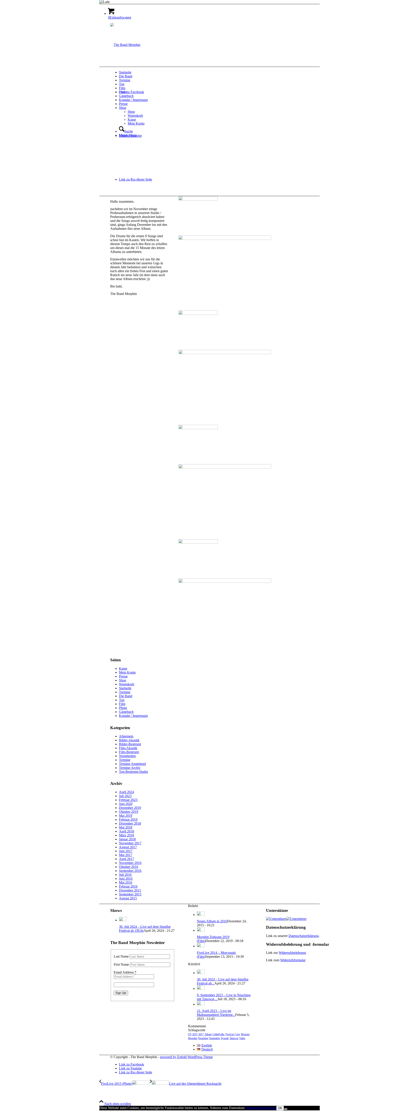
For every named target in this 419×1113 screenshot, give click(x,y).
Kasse (123, 668)
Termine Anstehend (132, 764)
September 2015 (130, 894)
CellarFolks (219, 1034)
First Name (121, 964)
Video (242, 1038)
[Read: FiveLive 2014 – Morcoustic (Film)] (201, 946)
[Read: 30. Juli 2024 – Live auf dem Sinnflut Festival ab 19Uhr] (123, 920)
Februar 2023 (128, 800)
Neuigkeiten (127, 756)
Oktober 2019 (128, 811)
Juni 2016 (125, 878)
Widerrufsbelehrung (292, 952)
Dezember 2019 (130, 808)
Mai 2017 (125, 855)
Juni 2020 (125, 804)
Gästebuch (126, 712)
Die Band (125, 696)
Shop (122, 680)
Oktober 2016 (128, 867)
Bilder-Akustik (129, 740)
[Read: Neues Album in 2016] (201, 914)
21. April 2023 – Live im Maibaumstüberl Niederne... (216, 1013)
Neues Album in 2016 (212, 921)
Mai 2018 (125, 827)
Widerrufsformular (293, 960)
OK (280, 1108)
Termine (124, 692)
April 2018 (126, 831)
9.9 (189, 1034)
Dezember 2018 (130, 823)
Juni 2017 (125, 851)
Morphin (192, 1038)
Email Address (125, 972)
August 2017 (128, 847)
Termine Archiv (130, 768)
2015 (194, 1034)
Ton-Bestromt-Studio (133, 771)
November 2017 (130, 843)
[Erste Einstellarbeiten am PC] (225, 482)
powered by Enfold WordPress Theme (186, 1057)
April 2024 (126, 792)
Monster (245, 1034)
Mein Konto (127, 672)
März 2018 (126, 835)
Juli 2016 (125, 874)
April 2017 (126, 859)
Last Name (121, 956)
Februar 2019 (128, 819)
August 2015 (128, 898)
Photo (123, 708)
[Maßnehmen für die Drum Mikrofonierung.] (225, 253)
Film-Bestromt (129, 752)
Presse (123, 676)
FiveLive (230, 1034)
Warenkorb (126, 684)
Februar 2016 (128, 886)
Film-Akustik (128, 748)
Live (237, 1034)
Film (122, 704)
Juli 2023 (125, 796)
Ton (121, 700)
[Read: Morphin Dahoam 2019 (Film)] (201, 930)
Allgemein (126, 736)
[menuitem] (225, 72)
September (214, 1038)
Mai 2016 (125, 882)
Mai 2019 (125, 815)
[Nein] (285, 1109)
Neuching (203, 1038)
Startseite (125, 688)
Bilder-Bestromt (130, 744)
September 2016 (130, 871)
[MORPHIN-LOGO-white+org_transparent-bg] (125, 45)
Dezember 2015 (130, 890)
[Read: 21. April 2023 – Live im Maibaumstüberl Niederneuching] (201, 1004)
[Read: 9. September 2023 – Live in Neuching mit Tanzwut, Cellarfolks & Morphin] (201, 988)
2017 (201, 1034)
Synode (225, 1038)
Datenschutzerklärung (303, 936)
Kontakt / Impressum (133, 716)
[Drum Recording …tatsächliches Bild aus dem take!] (225, 596)
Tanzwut (234, 1038)
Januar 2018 (127, 839)
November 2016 (130, 863)
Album (208, 1034)
